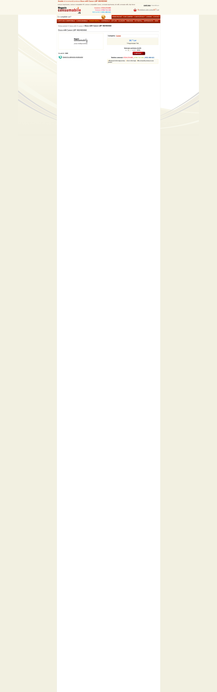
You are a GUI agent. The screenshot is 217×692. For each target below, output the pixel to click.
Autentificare (155, 5)
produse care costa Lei (148, 10)
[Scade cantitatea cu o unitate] (126, 50)
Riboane (129, 21)
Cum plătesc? (139, 16)
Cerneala (105, 21)
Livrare (149, 16)
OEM (156, 21)
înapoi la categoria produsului (73, 57)
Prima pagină (117, 16)
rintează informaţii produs (117, 60)
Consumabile (82, 21)
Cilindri (121, 21)
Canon (80, 26)
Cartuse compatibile (66, 21)
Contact (156, 16)
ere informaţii (131, 60)
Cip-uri (114, 21)
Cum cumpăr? (128, 16)
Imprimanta (148, 21)
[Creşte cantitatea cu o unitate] (133, 50)
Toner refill (94, 21)
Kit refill (138, 21)
